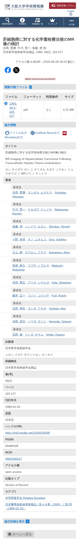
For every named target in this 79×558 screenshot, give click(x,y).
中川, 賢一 (18, 209)
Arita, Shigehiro (61, 282)
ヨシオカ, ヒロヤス (40, 192)
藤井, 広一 (18, 295)
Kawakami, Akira (59, 252)
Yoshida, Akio (57, 308)
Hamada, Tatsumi (60, 321)
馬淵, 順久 (18, 265)
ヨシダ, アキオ (37, 308)
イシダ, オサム (34, 334)
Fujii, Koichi (59, 295)
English (71, 11)
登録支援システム (66, 5)
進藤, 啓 (17, 226)
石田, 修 (17, 334)
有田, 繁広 (18, 282)
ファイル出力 (18, 132)
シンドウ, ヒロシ (35, 226)
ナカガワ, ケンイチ (40, 209)
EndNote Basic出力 (47, 132)
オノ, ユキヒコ (37, 239)
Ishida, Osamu (55, 334)
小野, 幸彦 (18, 239)
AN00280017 (13, 458)
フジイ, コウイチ (38, 295)
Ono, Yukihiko (57, 239)
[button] (7, 22)
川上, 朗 (17, 252)
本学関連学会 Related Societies (25, 498)
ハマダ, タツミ (37, 321)
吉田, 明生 (18, 308)
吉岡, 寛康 (18, 192)
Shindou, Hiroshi (59, 226)
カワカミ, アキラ (35, 252)
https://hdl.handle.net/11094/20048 (27, 432)
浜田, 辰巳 (18, 321)
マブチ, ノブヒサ (38, 265)
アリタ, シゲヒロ (38, 282)
